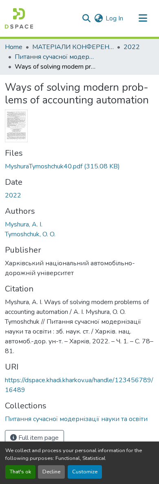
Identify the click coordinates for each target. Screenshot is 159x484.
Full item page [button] (38, 437)
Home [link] (13, 47)
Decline (51, 471)
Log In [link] (114, 18)
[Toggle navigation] (142, 18)
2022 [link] (132, 47)
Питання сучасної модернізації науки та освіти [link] (55, 56)
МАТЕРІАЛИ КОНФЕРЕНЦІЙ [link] (73, 47)
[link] (79, 166)
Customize (84, 471)
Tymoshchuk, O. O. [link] (30, 234)
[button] (19, 18)
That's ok (20, 471)
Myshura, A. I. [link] (23, 224)
